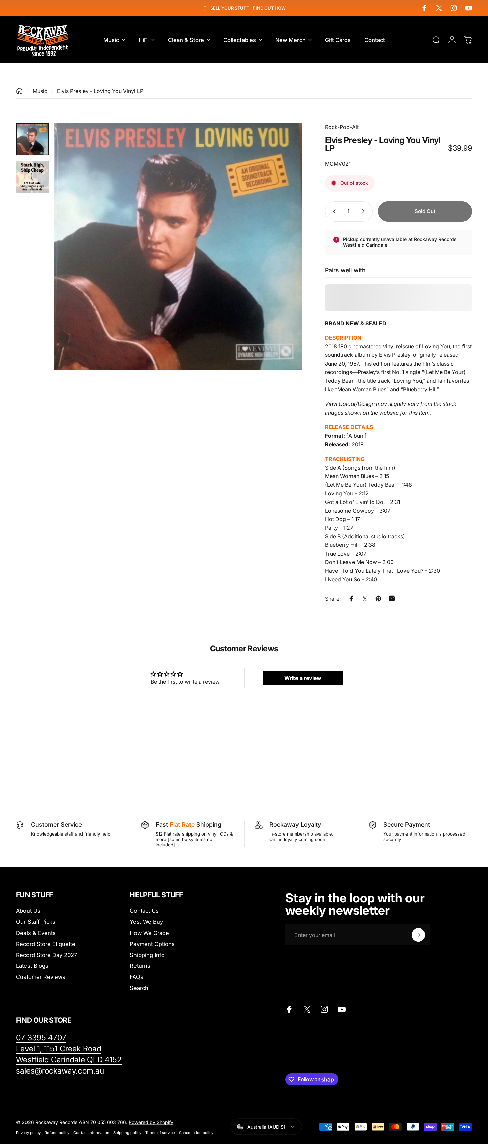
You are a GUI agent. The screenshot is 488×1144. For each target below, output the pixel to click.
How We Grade (149, 933)
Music (40, 91)
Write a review (302, 678)
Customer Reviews (40, 976)
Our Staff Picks (35, 921)
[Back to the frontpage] (19, 91)
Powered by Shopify (151, 1122)
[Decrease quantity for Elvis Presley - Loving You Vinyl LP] (333, 211)
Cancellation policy (196, 1132)
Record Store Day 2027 (46, 955)
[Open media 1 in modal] (178, 246)
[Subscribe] (418, 935)
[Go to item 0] (32, 139)
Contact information (91, 1132)
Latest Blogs (32, 965)
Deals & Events (36, 933)
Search (139, 988)
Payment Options (152, 944)
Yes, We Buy (146, 921)
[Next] (284, 258)
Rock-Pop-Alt (342, 127)
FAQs (136, 976)
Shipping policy (127, 1132)
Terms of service (160, 1132)
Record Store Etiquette (45, 944)
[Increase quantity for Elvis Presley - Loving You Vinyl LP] (364, 211)
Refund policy (57, 1132)
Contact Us (144, 910)
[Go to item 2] (32, 177)
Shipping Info (147, 955)
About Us (28, 910)
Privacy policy (28, 1132)
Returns (140, 965)
